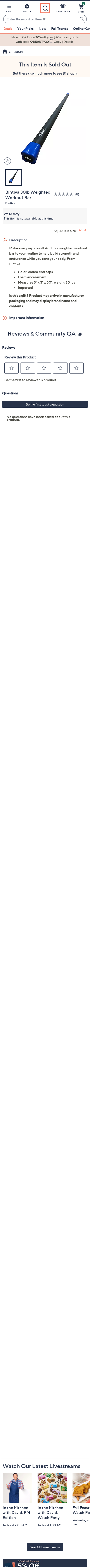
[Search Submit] (82, 19)
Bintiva (10, 203)
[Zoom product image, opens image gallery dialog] (6, 161)
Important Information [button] (26, 317)
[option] (45, 39)
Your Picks (25, 28)
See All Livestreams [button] (45, 1547)
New (42, 28)
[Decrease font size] (85, 230)
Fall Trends (59, 28)
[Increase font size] (80, 230)
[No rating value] (64, 194)
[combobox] (40, 19)
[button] (8, 9)
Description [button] (18, 240)
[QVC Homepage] (5, 52)
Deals (7, 28)
